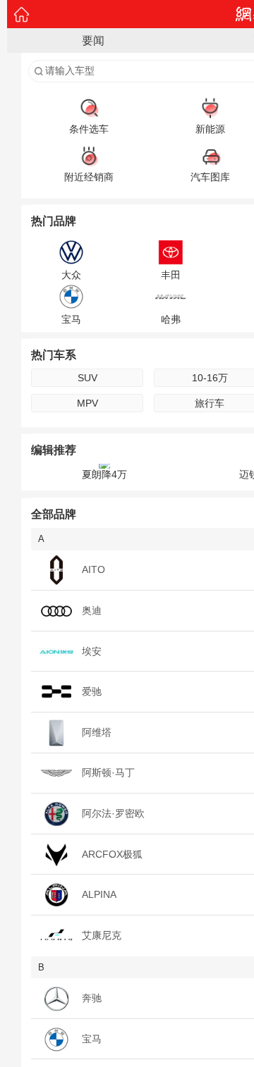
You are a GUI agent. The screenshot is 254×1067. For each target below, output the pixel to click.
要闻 (93, 41)
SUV (87, 377)
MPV (87, 403)
